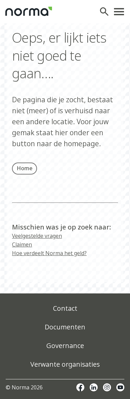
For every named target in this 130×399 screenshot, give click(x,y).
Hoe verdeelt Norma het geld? (49, 253)
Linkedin (94, 387)
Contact (65, 308)
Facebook (80, 387)
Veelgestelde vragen (37, 235)
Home (24, 168)
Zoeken (106, 12)
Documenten (65, 326)
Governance (65, 345)
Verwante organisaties (65, 364)
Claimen (22, 244)
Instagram (107, 387)
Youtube (120, 387)
